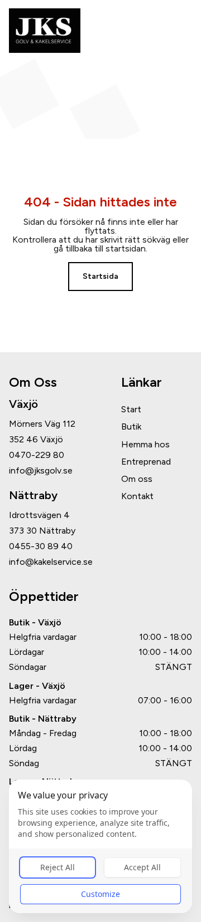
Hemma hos (145, 444)
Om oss (136, 479)
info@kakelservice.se (51, 562)
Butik (131, 426)
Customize (100, 894)
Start (131, 409)
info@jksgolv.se (41, 470)
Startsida (100, 276)
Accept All (142, 867)
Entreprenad (146, 461)
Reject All (57, 867)
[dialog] (100, 846)
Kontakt (137, 496)
